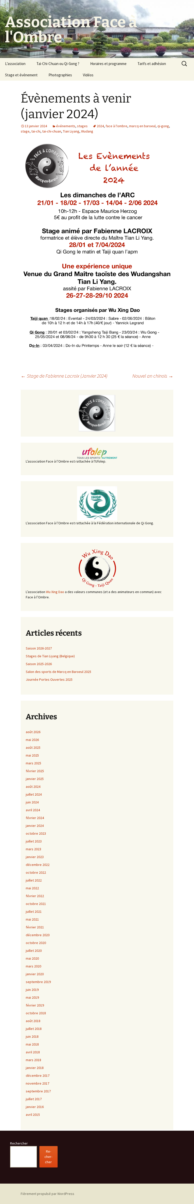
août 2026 (33, 732)
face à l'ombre (116, 126)
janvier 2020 (35, 974)
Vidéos (88, 75)
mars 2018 (33, 1060)
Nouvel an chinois (152, 376)
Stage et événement (21, 75)
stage (25, 131)
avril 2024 (33, 810)
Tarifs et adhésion (151, 63)
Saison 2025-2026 (39, 664)
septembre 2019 (38, 982)
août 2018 (33, 1021)
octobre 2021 (36, 903)
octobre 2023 (36, 833)
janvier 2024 (35, 825)
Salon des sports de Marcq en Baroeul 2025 (58, 671)
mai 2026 (32, 739)
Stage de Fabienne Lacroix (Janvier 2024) (64, 376)
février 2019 (35, 1005)
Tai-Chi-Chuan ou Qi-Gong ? (57, 63)
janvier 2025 (35, 778)
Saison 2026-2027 (39, 648)
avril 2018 (33, 1052)
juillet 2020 (34, 950)
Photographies (60, 75)
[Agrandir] (166, 148)
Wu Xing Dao (55, 592)
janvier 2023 (35, 857)
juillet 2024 (34, 794)
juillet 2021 (34, 911)
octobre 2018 (36, 1013)
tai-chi (35, 131)
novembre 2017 (37, 1083)
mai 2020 (32, 958)
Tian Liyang (71, 131)
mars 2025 (33, 763)
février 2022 (35, 896)
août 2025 (33, 747)
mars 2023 (33, 849)
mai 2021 (32, 919)
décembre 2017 (38, 1075)
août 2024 (33, 786)
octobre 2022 (36, 872)
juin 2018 (32, 1036)
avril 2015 (33, 1114)
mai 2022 (32, 888)
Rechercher (19, 1143)
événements (65, 126)
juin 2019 (32, 989)
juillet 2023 (34, 841)
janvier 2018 (35, 1067)
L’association (15, 63)
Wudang (87, 131)
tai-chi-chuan (51, 131)
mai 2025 (32, 755)
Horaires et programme (108, 63)
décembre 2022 (38, 864)
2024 (100, 126)
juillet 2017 (34, 1099)
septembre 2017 (38, 1091)
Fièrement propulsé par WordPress (47, 1193)
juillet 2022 (34, 880)
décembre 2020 (38, 935)
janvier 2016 (35, 1106)
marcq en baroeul (142, 126)
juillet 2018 (34, 1028)
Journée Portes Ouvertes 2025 (49, 679)
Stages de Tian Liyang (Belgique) (50, 656)
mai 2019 (32, 997)
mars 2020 (33, 966)
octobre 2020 (36, 942)
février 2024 (35, 818)
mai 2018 (32, 1044)
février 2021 (35, 927)
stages (82, 126)
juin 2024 (32, 802)
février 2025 (35, 771)
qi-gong (163, 126)
